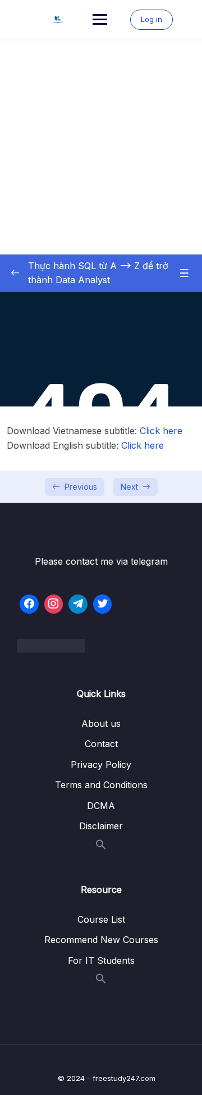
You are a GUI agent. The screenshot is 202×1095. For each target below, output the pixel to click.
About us (101, 723)
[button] (101, 846)
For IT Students (101, 960)
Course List (101, 919)
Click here (161, 430)
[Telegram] (78, 604)
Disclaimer (101, 826)
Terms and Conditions (101, 784)
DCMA (101, 805)
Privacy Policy (101, 764)
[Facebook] (29, 604)
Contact (101, 743)
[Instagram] (54, 604)
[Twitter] (102, 604)
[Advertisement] (101, 147)
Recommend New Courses (101, 939)
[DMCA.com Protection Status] (101, 645)
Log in (151, 19)
